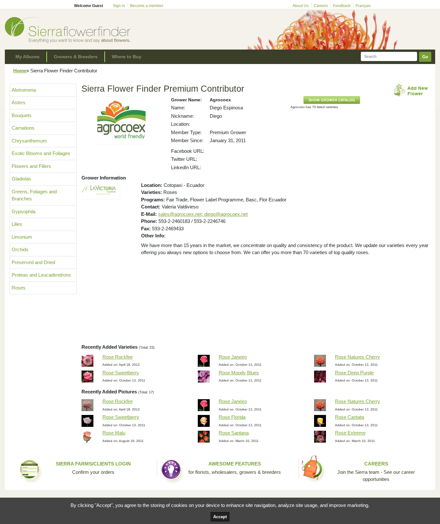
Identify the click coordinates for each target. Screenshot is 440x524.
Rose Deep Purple (354, 372)
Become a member (146, 6)
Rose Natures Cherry (357, 357)
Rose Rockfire (117, 357)
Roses (18, 287)
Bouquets (22, 115)
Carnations (23, 128)
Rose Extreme (350, 433)
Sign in (119, 6)
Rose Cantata (349, 417)
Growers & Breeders (76, 56)
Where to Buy (126, 56)
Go (425, 56)
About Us (300, 6)
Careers (321, 6)
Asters (18, 102)
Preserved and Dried (33, 262)
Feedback (341, 6)
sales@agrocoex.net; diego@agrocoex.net (203, 214)
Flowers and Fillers (31, 166)
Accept (220, 516)
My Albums (27, 56)
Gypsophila (23, 211)
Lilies (17, 224)
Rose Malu (113, 433)
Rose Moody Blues (239, 372)
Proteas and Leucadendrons (41, 275)
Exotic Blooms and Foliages (41, 153)
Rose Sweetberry (120, 372)
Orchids (20, 249)
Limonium (22, 237)
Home (19, 70)
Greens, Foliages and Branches (34, 195)
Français (363, 6)
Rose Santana (234, 433)
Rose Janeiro (233, 357)
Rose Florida (232, 417)
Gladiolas (21, 178)
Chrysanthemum (29, 140)
